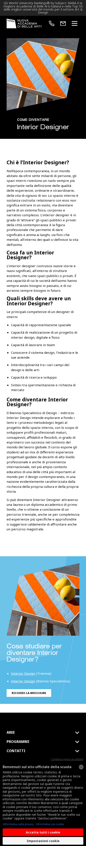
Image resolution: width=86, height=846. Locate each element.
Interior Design (23, 673)
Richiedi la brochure (29, 693)
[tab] (43, 732)
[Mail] (63, 23)
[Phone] (51, 23)
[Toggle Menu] (74, 23)
